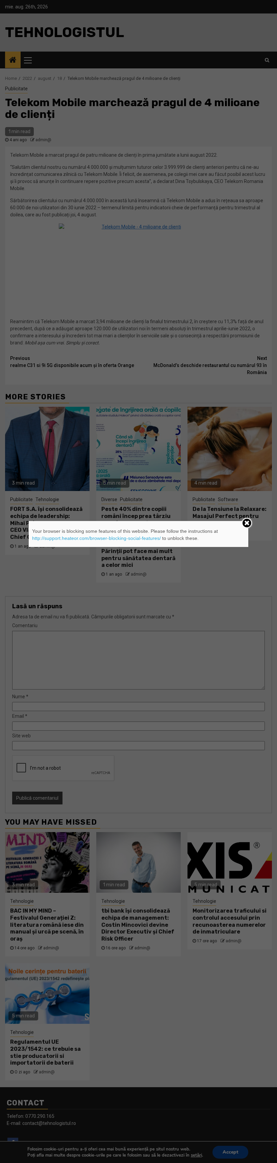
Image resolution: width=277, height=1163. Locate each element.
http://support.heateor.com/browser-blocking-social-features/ (96, 538)
